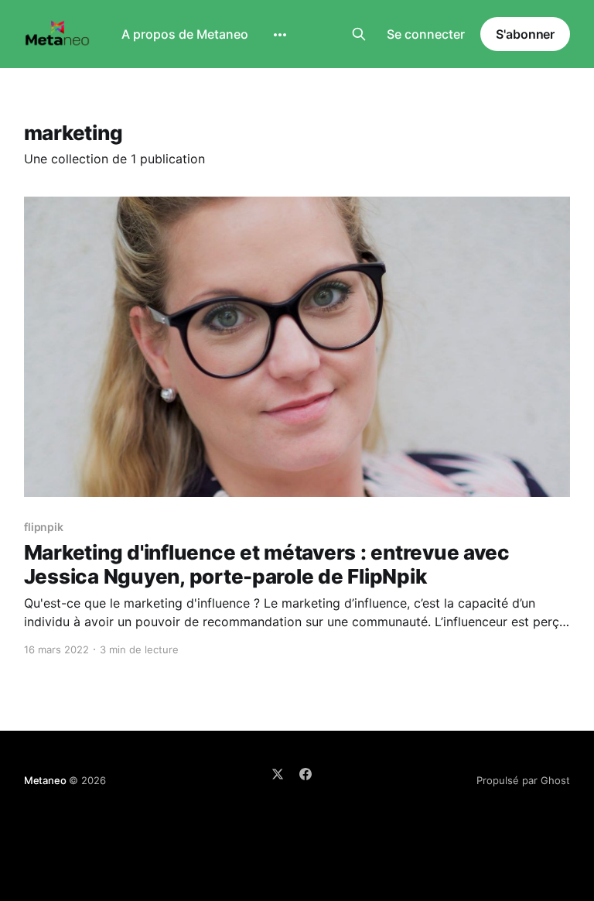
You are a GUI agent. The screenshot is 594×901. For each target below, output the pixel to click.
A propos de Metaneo (184, 34)
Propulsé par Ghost (523, 780)
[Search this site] (358, 34)
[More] (280, 34)
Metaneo (45, 780)
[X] (277, 774)
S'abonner (525, 34)
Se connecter (426, 34)
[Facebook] (305, 774)
